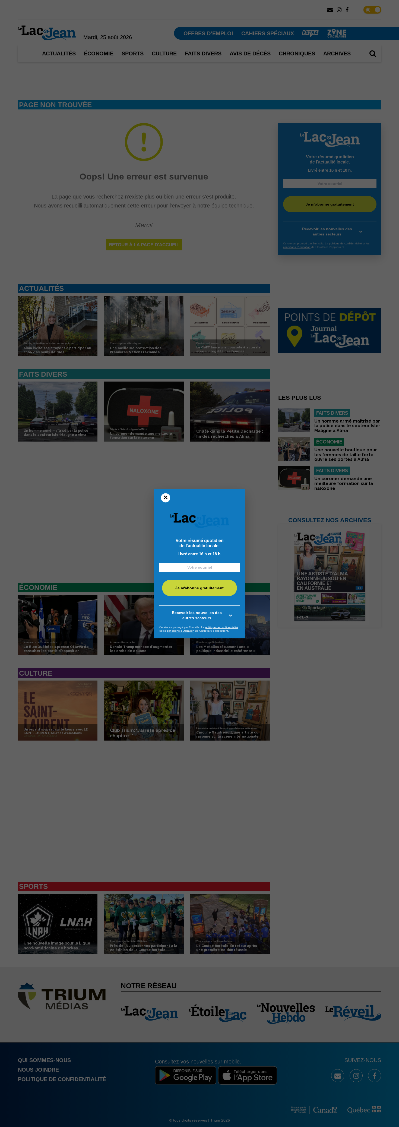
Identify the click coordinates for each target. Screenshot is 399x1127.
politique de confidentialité (221, 627)
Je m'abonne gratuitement (199, 588)
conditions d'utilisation (180, 630)
